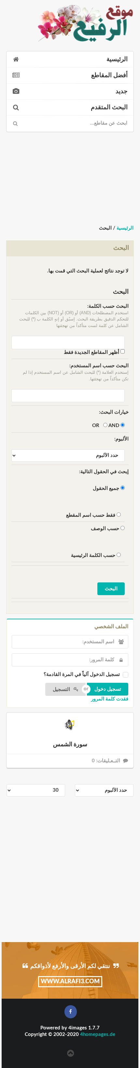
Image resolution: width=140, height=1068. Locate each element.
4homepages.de (97, 1034)
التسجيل (62, 689)
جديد (122, 91)
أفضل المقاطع (109, 75)
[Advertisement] (70, 177)
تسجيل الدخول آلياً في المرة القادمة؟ (82, 674)
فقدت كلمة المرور (109, 699)
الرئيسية (117, 59)
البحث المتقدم (109, 107)
